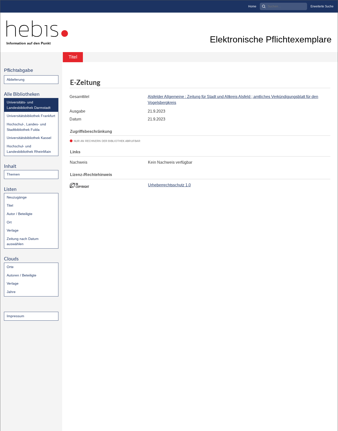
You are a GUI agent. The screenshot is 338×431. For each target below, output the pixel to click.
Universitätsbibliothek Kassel (29, 138)
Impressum (15, 316)
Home (252, 6)
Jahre (11, 292)
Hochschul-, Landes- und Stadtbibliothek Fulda (26, 127)
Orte (10, 267)
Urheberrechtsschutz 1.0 (169, 185)
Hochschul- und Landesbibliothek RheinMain (29, 149)
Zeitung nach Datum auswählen (23, 241)
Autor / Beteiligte (19, 214)
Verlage (13, 230)
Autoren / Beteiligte (21, 275)
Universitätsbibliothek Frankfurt (31, 116)
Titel (10, 205)
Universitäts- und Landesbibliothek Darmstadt (28, 105)
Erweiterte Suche (322, 6)
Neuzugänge (17, 197)
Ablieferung (15, 79)
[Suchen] (264, 6)
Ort (9, 222)
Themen (13, 174)
